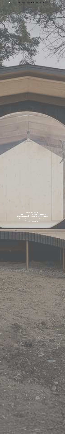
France (40, 2)
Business (19, 2)
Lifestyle (23, 2)
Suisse (37, 2)
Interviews (32, 2)
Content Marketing (45, 2)
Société (28, 2)
